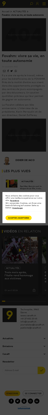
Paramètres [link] (14, 201)
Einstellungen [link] (17, 208)
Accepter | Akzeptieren (18, 218)
